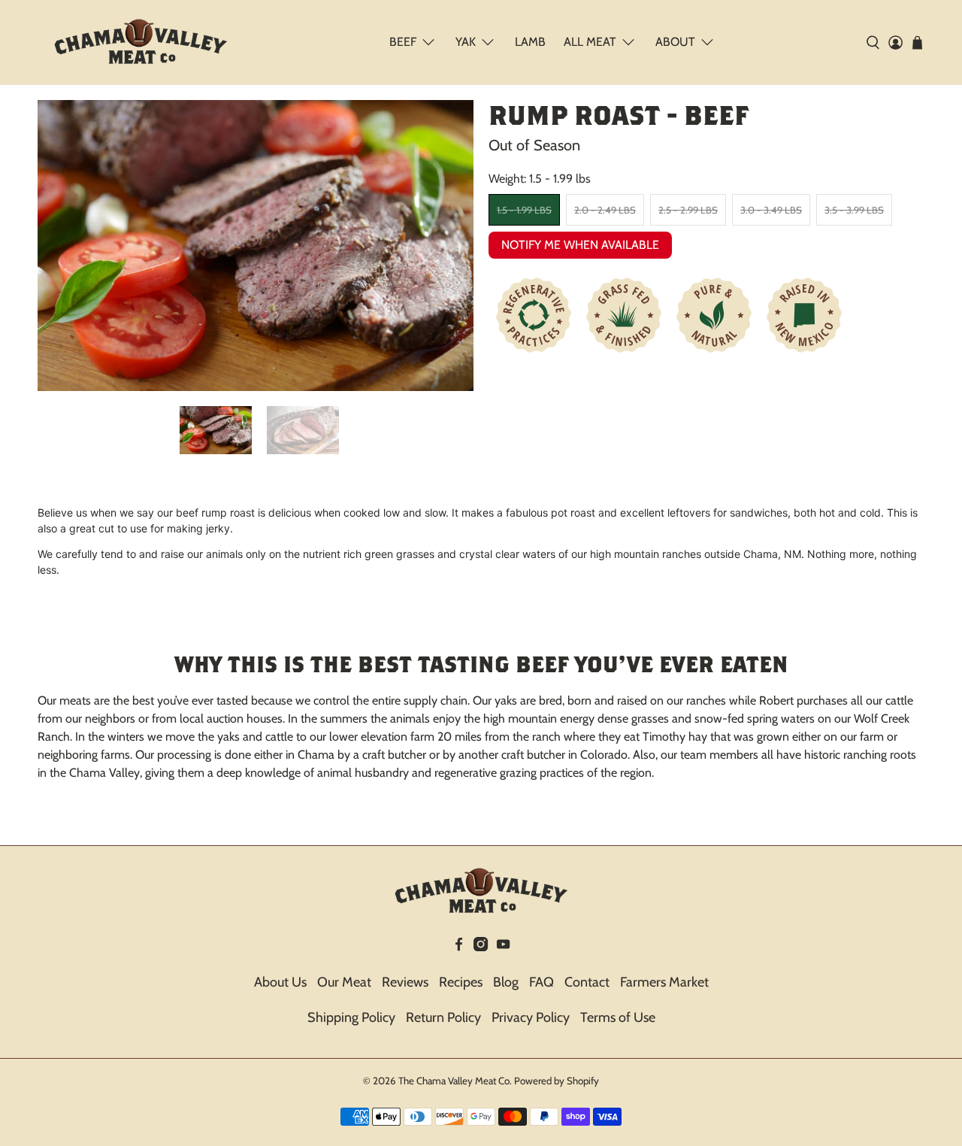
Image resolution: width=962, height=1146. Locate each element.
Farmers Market (664, 982)
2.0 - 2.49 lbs (605, 210)
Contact (587, 982)
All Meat (590, 42)
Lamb (530, 42)
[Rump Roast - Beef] (255, 246)
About (675, 42)
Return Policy (443, 1017)
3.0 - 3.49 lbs (771, 210)
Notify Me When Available (580, 245)
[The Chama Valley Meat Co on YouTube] (503, 946)
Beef (402, 42)
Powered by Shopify (556, 1081)
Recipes (461, 982)
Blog (506, 982)
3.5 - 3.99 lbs (854, 210)
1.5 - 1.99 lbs (524, 210)
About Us (280, 982)
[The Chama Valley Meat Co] (140, 42)
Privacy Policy (531, 1017)
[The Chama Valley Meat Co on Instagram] (480, 946)
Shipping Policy (351, 1017)
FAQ (541, 982)
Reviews (405, 982)
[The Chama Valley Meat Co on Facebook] (459, 946)
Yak (465, 42)
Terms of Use (617, 1017)
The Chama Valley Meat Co (454, 1081)
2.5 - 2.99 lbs (688, 210)
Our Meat (344, 982)
